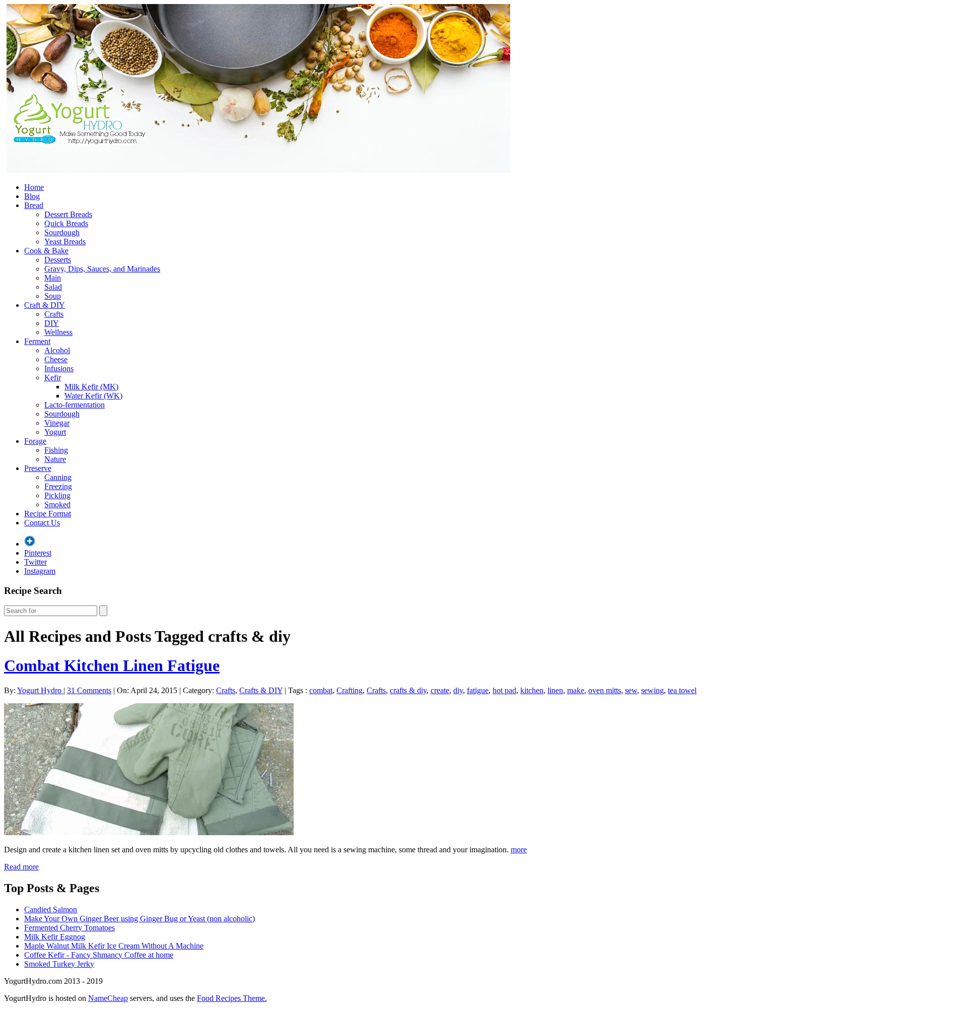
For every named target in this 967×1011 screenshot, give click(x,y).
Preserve (37, 468)
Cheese (55, 359)
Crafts (53, 314)
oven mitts (604, 690)
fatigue (478, 690)
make (575, 690)
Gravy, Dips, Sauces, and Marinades (102, 268)
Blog (32, 196)
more (519, 849)
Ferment (37, 341)
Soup (52, 296)
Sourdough (62, 232)
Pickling (57, 495)
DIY (51, 323)
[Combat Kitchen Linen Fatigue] (149, 832)
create (440, 690)
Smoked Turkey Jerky (59, 964)
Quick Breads (66, 223)
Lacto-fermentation (74, 404)
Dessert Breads (68, 214)
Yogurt (55, 432)
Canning (58, 477)
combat (320, 690)
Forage (35, 441)
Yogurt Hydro (40, 690)
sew (631, 690)
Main (52, 278)
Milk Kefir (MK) (91, 386)
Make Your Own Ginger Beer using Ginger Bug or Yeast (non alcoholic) (139, 918)
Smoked (57, 504)
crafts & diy (408, 690)
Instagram (39, 571)
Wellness (58, 332)
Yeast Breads (65, 241)
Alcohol (57, 350)
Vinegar (57, 423)
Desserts (57, 259)
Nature (55, 459)
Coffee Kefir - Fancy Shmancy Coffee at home (98, 955)
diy (458, 690)
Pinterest (37, 553)
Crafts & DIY (261, 690)
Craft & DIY (44, 305)
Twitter (35, 562)
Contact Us (42, 522)
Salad (53, 287)
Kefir (52, 377)
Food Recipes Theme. (232, 998)
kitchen (531, 690)
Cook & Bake (46, 250)
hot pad (504, 690)
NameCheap (108, 998)
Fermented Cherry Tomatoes (69, 927)
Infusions (59, 368)
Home (34, 187)
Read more (21, 866)
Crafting (349, 690)
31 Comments (89, 690)
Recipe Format (47, 513)
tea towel (682, 690)
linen (555, 690)
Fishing (56, 450)
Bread (33, 205)
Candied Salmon (50, 909)
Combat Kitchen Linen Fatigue (112, 665)
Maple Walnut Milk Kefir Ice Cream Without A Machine (113, 945)
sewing (652, 690)
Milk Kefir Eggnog (54, 936)
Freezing (58, 486)
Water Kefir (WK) (93, 395)
